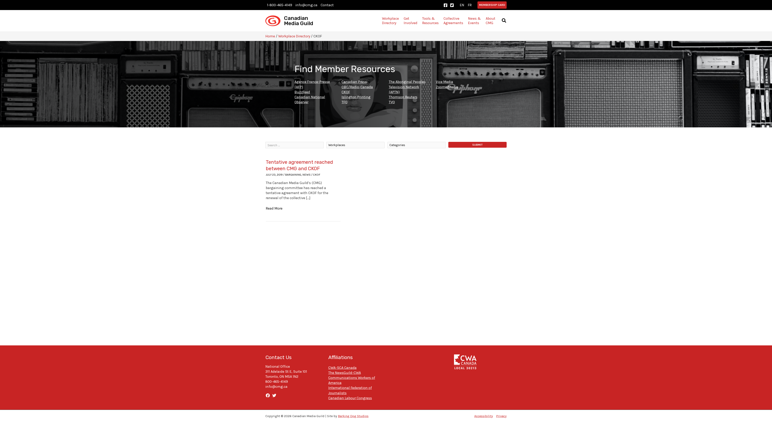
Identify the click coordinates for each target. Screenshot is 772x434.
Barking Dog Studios (353, 416)
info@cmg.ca (306, 5)
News (306, 174)
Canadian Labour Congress (350, 398)
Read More (274, 208)
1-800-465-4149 (279, 5)
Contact (327, 5)
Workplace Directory (294, 36)
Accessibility (483, 416)
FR (470, 5)
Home (270, 36)
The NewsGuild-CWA (344, 373)
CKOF (316, 174)
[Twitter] (452, 5)
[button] (492, 5)
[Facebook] (445, 5)
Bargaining (293, 174)
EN (462, 5)
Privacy (501, 416)
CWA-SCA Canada (342, 367)
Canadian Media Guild (298, 21)
